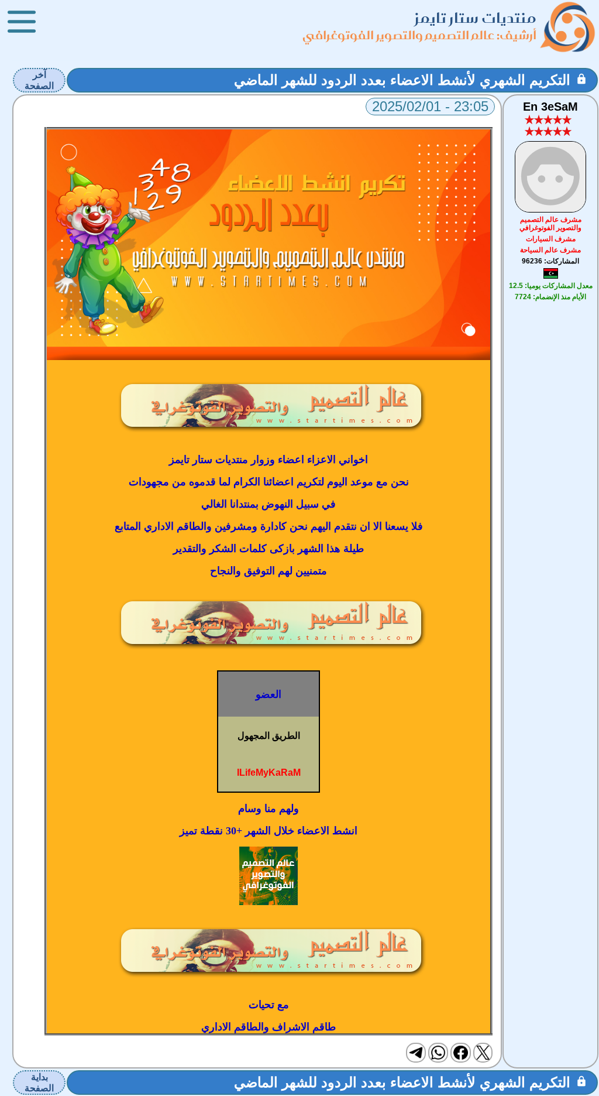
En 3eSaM (550, 106)
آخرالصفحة (39, 80)
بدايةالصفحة (39, 1082)
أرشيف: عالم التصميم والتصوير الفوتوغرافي (419, 35)
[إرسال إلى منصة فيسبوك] (460, 1053)
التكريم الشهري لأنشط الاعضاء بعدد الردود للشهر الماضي (402, 80)
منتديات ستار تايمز (475, 18)
